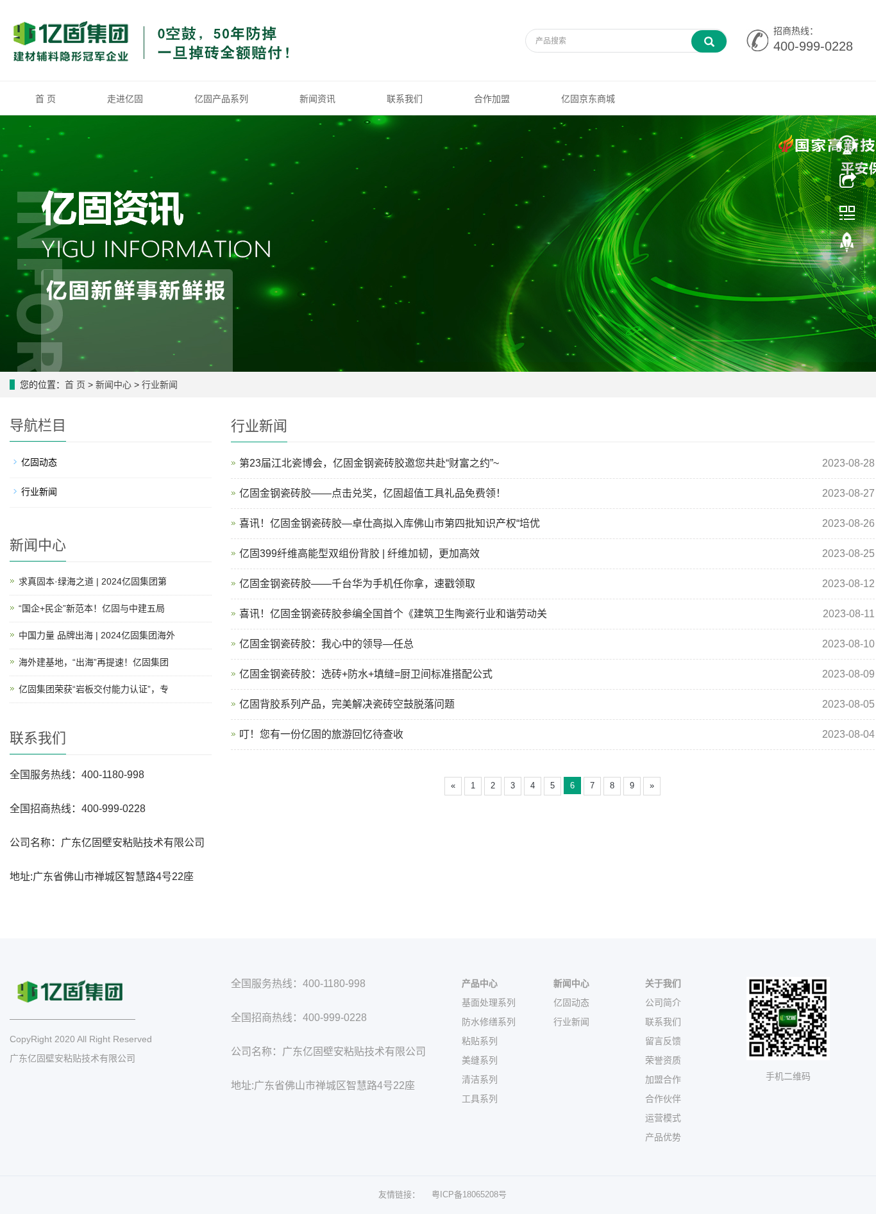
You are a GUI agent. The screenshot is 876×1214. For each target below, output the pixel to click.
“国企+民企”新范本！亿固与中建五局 (92, 608)
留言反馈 (663, 1041)
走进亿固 (125, 99)
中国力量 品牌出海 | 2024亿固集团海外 (97, 635)
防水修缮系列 (489, 1022)
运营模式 (663, 1118)
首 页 (45, 99)
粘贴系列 (480, 1041)
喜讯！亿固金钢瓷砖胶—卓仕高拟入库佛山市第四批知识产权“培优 (389, 523)
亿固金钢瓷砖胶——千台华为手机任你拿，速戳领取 (357, 583)
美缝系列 (480, 1060)
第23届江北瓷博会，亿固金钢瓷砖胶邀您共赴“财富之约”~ (369, 463)
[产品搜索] (709, 41)
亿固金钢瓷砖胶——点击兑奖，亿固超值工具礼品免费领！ (372, 493)
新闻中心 (113, 384)
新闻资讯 (317, 99)
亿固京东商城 (588, 99)
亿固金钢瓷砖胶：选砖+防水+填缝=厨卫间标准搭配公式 (366, 674)
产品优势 (663, 1137)
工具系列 (480, 1098)
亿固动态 (39, 462)
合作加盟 (492, 99)
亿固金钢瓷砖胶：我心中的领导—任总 (326, 643)
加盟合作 (663, 1079)
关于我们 (663, 983)
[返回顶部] (847, 245)
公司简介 (663, 1002)
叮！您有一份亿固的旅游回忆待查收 (321, 734)
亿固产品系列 (221, 99)
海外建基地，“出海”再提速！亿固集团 (94, 662)
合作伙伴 (663, 1098)
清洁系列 (480, 1079)
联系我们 (405, 99)
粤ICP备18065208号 (469, 1194)
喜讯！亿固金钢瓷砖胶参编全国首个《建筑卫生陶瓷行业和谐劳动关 (393, 613)
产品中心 (480, 983)
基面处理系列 (489, 1002)
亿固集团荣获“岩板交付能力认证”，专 (94, 689)
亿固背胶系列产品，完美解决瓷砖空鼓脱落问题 (347, 704)
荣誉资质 (663, 1060)
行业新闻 (160, 384)
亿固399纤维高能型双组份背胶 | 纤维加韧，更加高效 (359, 553)
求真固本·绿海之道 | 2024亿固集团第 (93, 581)
